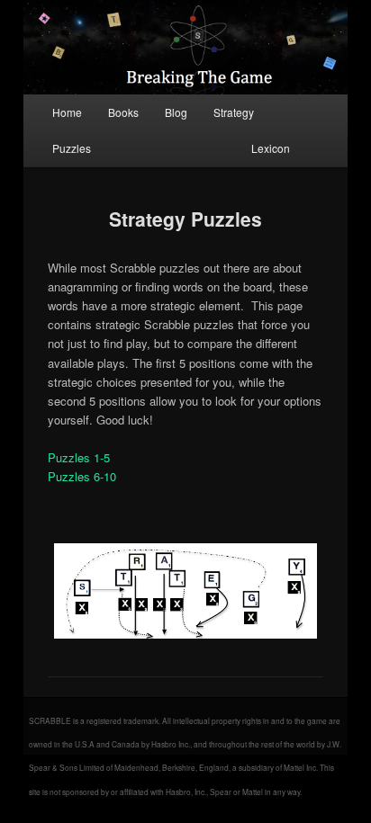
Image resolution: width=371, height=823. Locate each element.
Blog (176, 112)
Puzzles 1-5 (79, 457)
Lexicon (270, 148)
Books (123, 112)
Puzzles (71, 148)
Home (67, 112)
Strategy (233, 112)
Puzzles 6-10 (82, 476)
